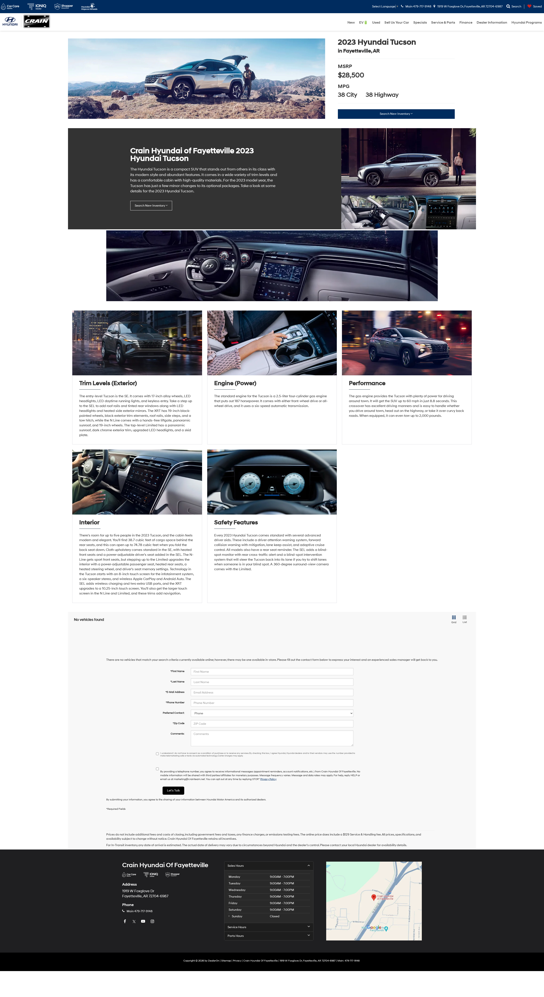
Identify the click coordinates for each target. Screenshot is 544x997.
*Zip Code (178, 723)
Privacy (237, 960)
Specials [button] (420, 22)
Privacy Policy (268, 779)
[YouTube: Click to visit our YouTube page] (143, 921)
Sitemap (226, 960)
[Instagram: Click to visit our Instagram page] (153, 921)
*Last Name (177, 681)
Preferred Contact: (173, 713)
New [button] (351, 22)
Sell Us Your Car (396, 22)
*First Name (177, 671)
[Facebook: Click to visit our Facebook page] (125, 921)
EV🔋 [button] (363, 22)
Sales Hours (236, 866)
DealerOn (213, 960)
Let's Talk (173, 790)
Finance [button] (465, 22)
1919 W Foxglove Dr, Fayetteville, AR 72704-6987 (470, 6)
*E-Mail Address (175, 692)
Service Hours (237, 927)
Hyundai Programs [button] (526, 22)
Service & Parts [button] (443, 22)
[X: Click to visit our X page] (134, 921)
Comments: (177, 733)
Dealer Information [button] (492, 22)
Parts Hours (236, 936)
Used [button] (376, 22)
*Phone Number (175, 702)
